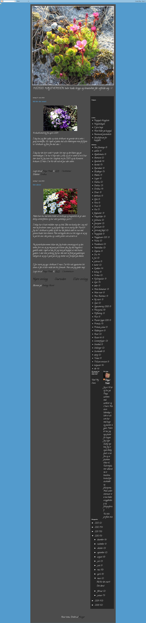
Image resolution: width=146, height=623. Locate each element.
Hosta (96, 240)
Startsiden (60, 279)
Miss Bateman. (100, 296)
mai (99, 569)
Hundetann (98, 244)
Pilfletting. (98, 313)
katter (96, 265)
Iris (95, 254)
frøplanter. (98, 213)
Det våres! (37, 185)
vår (95, 368)
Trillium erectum (100, 361)
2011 (97, 531)
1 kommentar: (67, 171)
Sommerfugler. (99, 341)
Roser (96, 334)
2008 (97, 605)
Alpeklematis (99, 154)
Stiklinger (97, 348)
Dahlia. (97, 185)
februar (100, 591)
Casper (96, 178)
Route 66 (98, 337)
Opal (96, 303)
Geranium (97, 227)
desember (100, 539)
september (101, 552)
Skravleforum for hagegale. (100, 139)
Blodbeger (98, 171)
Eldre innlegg (80, 279)
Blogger (82, 617)
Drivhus (43, 174)
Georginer (97, 223)
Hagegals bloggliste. (101, 120)
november (101, 544)
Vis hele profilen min (108, 515)
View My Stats (95, 381)
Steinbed (97, 344)
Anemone (97, 158)
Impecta (97, 251)
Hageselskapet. (99, 124)
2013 (97, 523)
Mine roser (98, 292)
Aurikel (97, 164)
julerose (97, 261)
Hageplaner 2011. (100, 237)
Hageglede (98, 234)
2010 (97, 536)
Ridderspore (98, 330)
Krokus (97, 275)
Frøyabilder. (98, 216)
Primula (97, 323)
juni (99, 565)
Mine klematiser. (100, 289)
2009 (97, 600)
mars (99, 578)
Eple (96, 199)
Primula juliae (99, 327)
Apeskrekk (97, 161)
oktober (100, 548)
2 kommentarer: (68, 271)
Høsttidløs (98, 247)
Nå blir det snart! (39, 101)
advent (96, 151)
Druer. (96, 192)
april (99, 574)
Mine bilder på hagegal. (103, 131)
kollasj (96, 272)
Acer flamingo (99, 147)
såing (96, 355)
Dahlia (97, 182)
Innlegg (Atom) (48, 285)
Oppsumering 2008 (101, 306)
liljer (96, 282)
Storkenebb (98, 351)
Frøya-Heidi (108, 382)
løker (96, 285)
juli (98, 561)
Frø (95, 209)
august (100, 557)
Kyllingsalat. (99, 279)
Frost (96, 206)
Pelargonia (98, 310)
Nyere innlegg (40, 279)
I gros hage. (98, 127)
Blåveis (97, 175)
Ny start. (97, 299)
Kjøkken (97, 268)
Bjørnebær (98, 168)
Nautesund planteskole (102, 134)
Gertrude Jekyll (99, 230)
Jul (95, 258)
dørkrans (97, 196)
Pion (96, 317)
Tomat (96, 358)
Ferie (96, 203)
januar (100, 595)
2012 (97, 527)
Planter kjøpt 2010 (101, 320)
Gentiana (97, 220)
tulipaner (97, 365)
